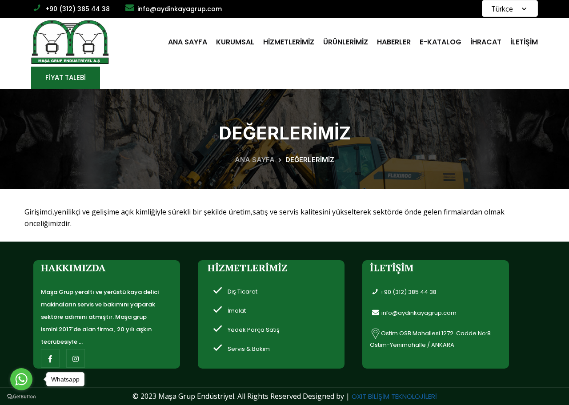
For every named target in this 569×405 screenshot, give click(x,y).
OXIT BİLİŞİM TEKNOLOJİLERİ (394, 396)
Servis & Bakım (249, 349)
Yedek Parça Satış (254, 330)
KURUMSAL (235, 42)
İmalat (237, 310)
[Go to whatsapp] (21, 379)
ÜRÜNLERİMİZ (345, 42)
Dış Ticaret (242, 291)
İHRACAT (485, 42)
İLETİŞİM (524, 42)
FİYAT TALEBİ (65, 77)
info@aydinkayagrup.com (179, 8)
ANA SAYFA (187, 42)
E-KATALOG (440, 42)
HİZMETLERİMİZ (288, 42)
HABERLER (394, 42)
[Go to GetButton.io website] (21, 396)
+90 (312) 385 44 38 (77, 8)
